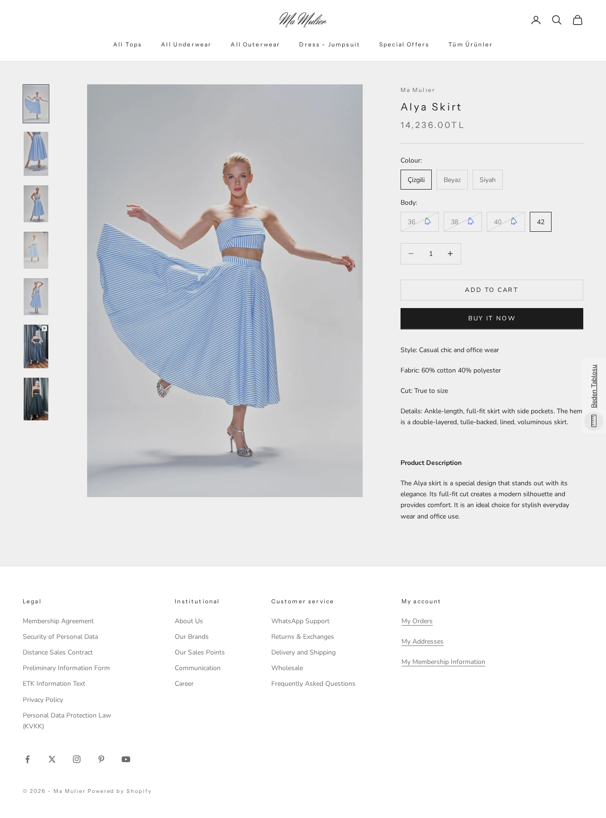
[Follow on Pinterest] (101, 759)
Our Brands (192, 636)
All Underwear (186, 44)
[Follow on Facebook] (27, 759)
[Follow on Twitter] (52, 759)
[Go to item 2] (36, 154)
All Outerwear (255, 44)
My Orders (417, 621)
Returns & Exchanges (302, 636)
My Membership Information (443, 661)
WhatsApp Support (300, 621)
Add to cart (491, 289)
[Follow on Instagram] (76, 759)
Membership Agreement (58, 621)
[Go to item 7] (36, 399)
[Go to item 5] (36, 296)
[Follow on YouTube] (126, 759)
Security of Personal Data (60, 636)
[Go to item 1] (36, 103)
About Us (189, 621)
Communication (198, 668)
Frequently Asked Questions (313, 683)
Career (184, 683)
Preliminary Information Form (66, 668)
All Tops (127, 44)
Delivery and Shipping (303, 652)
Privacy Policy (43, 699)
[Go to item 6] (36, 347)
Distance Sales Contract (58, 652)
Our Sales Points (200, 652)
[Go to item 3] (36, 203)
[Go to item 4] (36, 250)
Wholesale (287, 668)
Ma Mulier (418, 89)
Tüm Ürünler (470, 44)
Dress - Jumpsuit (329, 44)
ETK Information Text (54, 683)
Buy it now (492, 318)
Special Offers (404, 44)
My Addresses (422, 641)
